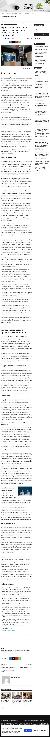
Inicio (2, 23)
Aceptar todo (28, 730)
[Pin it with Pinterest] (27, 68)
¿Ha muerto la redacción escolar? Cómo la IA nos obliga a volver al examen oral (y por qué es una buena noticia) (16, 702)
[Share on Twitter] (25, 68)
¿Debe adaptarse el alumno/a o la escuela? (41, 104)
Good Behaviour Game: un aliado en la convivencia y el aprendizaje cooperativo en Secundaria (27, 702)
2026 (5, 23)
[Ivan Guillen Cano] (2, 38)
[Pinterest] (16, 42)
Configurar (43, 730)
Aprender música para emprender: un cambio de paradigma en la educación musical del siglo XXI (42, 144)
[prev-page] (2, 708)
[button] (47, 19)
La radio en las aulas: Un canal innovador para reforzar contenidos (41, 113)
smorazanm (9, 628)
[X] (13, 42)
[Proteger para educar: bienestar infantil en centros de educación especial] (6, 695)
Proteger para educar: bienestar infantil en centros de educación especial (40, 73)
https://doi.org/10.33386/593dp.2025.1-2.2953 (13, 626)
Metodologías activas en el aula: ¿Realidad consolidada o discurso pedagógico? (42, 154)
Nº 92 (5, 24)
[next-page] (4, 708)
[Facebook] (10, 42)
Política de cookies (6, 734)
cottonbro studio (11, 630)
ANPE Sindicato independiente (11, 24)
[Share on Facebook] (24, 68)
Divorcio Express (38, 46)
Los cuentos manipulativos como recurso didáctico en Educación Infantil (41, 48)
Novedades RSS (38, 68)
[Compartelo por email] (31, 68)
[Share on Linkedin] (29, 68)
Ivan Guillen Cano (7, 38)
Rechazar (36, 730)
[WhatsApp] (19, 42)
